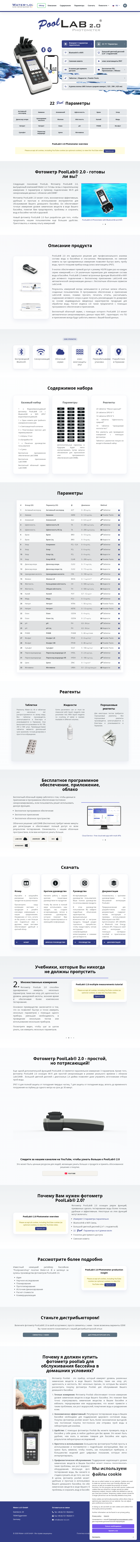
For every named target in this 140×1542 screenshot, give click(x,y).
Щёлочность (80, 112)
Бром (99, 112)
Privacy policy (96, 1516)
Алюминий (60, 112)
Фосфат (118, 126)
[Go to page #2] (105, 224)
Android (36, 839)
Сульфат (22, 132)
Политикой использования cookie (121, 1519)
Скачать (91, 5)
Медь (118, 119)
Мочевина (79, 132)
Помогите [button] (103, 5)
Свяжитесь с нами (41, 1335)
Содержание (65, 5)
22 (92, 1230)
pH (80, 126)
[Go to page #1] (103, 224)
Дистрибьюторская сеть (99, 1335)
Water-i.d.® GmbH (26, 1533)
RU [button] (117, 5)
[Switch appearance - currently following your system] (125, 5)
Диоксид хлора (22, 119)
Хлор (118, 112)
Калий (98, 119)
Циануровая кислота (41, 119)
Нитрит (41, 126)
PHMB (98, 126)
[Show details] (119, 510)
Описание (52, 5)
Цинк (60, 132)
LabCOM (18, 839)
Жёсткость (79, 119)
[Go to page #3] (71, 1037)
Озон (60, 126)
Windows (19, 845)
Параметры (79, 5)
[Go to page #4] (73, 1037)
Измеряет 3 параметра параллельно (91, 1218)
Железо (60, 119)
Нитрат (22, 126)
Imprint (106, 1516)
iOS (53, 839)
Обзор (41, 5)
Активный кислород (22, 112)
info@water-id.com (62, 1520)
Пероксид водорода (41, 132)
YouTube (71, 1173)
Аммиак (41, 112)
